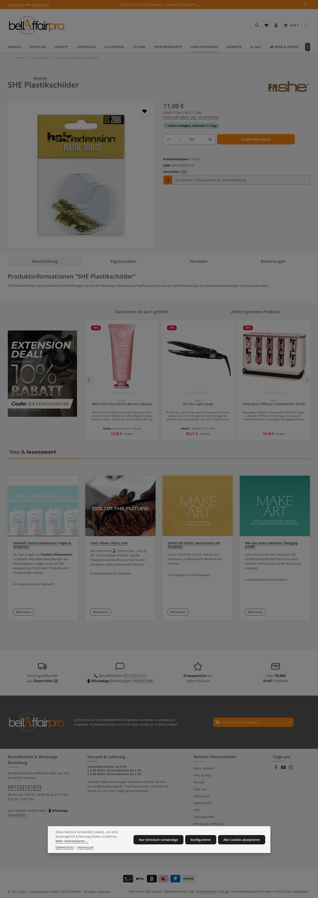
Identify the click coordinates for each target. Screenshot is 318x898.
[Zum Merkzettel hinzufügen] (144, 111)
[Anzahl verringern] (168, 139)
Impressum (201, 796)
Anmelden (16, 5)
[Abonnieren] (289, 722)
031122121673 (134, 675)
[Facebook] (276, 769)
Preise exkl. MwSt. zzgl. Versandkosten (191, 117)
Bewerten (40, 78)
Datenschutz (202, 803)
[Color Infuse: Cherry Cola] (120, 506)
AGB (196, 810)
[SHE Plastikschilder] (81, 174)
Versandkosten (206, 891)
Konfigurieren (201, 840)
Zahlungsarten (204, 817)
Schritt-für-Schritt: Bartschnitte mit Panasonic (194, 545)
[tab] (45, 261)
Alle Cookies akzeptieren (241, 840)
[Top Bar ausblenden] (305, 5)
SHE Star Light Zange (197, 404)
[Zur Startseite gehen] (37, 25)
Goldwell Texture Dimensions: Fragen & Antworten (42, 545)
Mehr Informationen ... (72, 841)
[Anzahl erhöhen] (210, 139)
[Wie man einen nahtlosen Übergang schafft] (275, 506)
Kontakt (198, 782)
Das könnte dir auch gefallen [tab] (141, 311)
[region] (81, 174)
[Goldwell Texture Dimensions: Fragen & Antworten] (43, 506)
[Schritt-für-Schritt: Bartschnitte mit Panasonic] (197, 506)
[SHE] (288, 86)
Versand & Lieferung (208, 824)
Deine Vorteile (203, 768)
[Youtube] (284, 769)
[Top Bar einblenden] (306, 25)
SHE (184, 172)
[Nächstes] (307, 47)
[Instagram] (290, 769)
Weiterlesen (23, 612)
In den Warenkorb (256, 139)
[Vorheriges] (88, 380)
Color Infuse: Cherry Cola (108, 543)
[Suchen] (257, 25)
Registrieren (41, 5)
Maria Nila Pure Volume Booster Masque (122, 404)
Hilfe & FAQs (202, 775)
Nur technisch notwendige (158, 840)
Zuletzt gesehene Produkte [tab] (256, 311)
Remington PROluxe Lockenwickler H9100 (274, 404)
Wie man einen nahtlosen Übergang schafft (271, 545)
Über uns (200, 789)
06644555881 (143, 680)
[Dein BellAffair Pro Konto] (276, 25)
